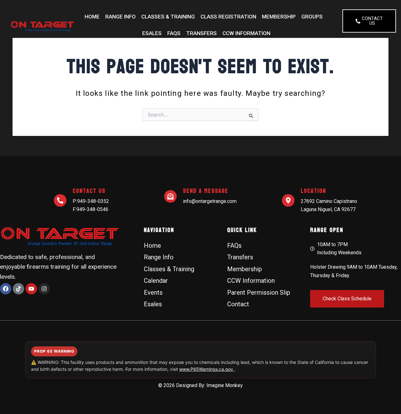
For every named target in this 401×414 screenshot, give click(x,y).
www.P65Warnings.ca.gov (206, 369)
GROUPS (312, 16)
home (92, 16)
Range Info (120, 16)
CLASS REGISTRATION (228, 16)
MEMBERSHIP (279, 16)
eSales (152, 33)
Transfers (201, 33)
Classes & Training (168, 16)
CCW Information (246, 33)
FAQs (173, 33)
